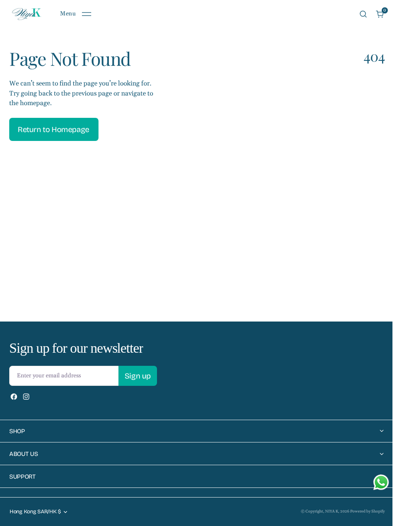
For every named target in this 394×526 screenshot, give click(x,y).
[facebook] (13, 396)
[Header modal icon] (86, 14)
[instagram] (26, 396)
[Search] (363, 14)
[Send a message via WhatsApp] (375, 482)
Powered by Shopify (361, 511)
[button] (75, 14)
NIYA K (325, 511)
